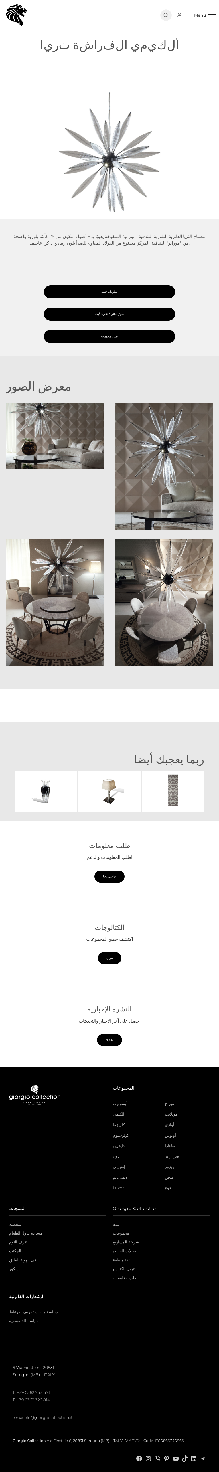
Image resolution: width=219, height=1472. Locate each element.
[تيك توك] (184, 1458)
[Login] (182, 15)
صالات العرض (124, 1250)
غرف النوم (18, 1242)
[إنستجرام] (148, 1458)
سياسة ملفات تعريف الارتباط (33, 1311)
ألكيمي (118, 1114)
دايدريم (119, 1145)
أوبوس (170, 1135)
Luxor (118, 1187)
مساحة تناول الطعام (25, 1233)
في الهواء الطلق (22, 1260)
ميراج (169, 1103)
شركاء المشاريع (126, 1242)
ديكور (13, 1268)
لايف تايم (120, 1177)
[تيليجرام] (203, 1458)
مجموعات (121, 1233)
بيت (116, 1224)
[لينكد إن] (193, 1458)
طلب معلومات (125, 1277)
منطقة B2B (123, 1260)
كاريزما (119, 1124)
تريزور (170, 1166)
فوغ (168, 1187)
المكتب (15, 1250)
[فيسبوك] (139, 1458)
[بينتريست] (166, 1458)
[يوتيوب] (175, 1458)
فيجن (169, 1177)
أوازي (169, 1124)
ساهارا (170, 1145)
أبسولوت (120, 1103)
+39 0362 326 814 (33, 1399)
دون (116, 1156)
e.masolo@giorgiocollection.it (43, 1417)
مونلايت (171, 1114)
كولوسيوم (121, 1135)
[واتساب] (157, 1458)
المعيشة (16, 1224)
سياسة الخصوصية (24, 1320)
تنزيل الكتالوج (124, 1268)
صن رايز (172, 1156)
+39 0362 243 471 (33, 1392)
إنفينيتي (119, 1166)
